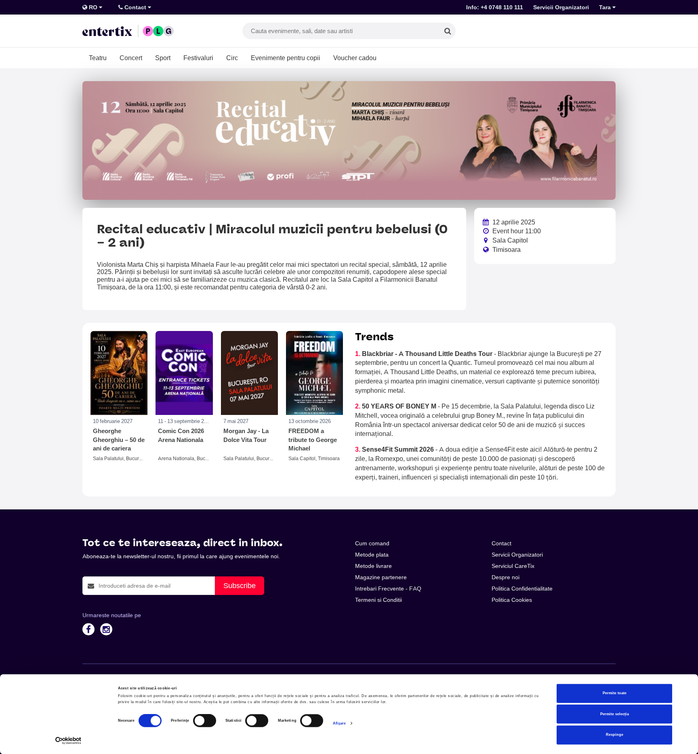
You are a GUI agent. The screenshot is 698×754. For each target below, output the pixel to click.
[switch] (204, 720)
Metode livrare (373, 566)
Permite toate (615, 693)
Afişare (339, 723)
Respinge (614, 735)
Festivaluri (198, 58)
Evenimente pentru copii (285, 58)
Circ (232, 58)
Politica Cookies (512, 599)
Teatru (98, 58)
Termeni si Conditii (378, 599)
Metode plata (372, 554)
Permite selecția (614, 714)
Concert (131, 58)
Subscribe (239, 585)
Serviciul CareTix (513, 566)
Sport (162, 58)
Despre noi (505, 577)
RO (93, 7)
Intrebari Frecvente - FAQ (388, 588)
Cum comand (372, 543)
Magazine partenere (381, 577)
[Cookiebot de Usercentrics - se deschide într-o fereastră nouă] (68, 740)
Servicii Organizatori (561, 7)
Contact (135, 7)
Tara (605, 7)
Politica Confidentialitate (522, 588)
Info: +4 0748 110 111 (494, 7)
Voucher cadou (354, 58)
